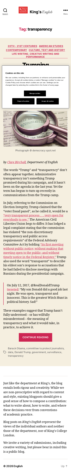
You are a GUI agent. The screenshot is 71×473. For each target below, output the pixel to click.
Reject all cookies (23, 101)
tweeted (12, 289)
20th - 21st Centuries (22, 46)
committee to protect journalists (45, 348)
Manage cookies (35, 93)
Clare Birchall (16, 162)
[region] (35, 86)
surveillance (54, 352)
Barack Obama (16, 348)
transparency (16, 355)
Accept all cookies (48, 101)
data (10, 352)
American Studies (51, 46)
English (18, 466)
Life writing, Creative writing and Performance (35, 55)
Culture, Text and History (47, 50)
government (39, 352)
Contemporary (16, 50)
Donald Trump (23, 352)
